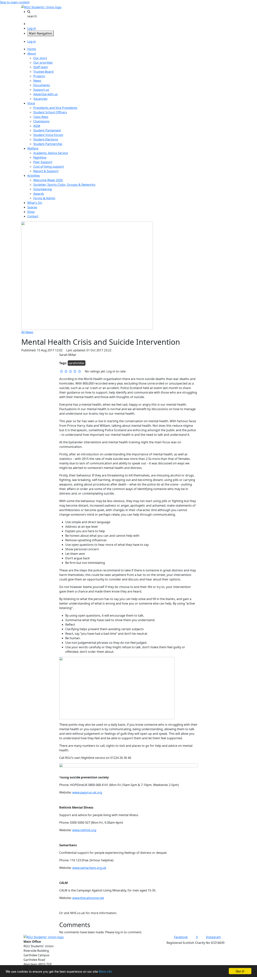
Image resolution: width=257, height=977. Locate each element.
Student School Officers (50, 112)
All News (27, 332)
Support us (41, 90)
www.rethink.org (84, 830)
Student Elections (45, 139)
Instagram (213, 937)
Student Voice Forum (48, 135)
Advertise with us (45, 94)
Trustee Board (43, 72)
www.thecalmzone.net (88, 898)
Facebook (181, 937)
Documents (41, 85)
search (32, 16)
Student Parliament (47, 130)
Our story (40, 58)
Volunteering (42, 189)
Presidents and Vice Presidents (55, 108)
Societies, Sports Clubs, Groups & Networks (64, 185)
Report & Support (46, 171)
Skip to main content (15, 2)
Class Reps (40, 117)
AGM (36, 126)
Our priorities (43, 62)
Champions (41, 121)
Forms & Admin (44, 198)
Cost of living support (48, 166)
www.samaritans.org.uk (89, 868)
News (37, 81)
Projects (39, 76)
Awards (38, 194)
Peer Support (42, 162)
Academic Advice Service (50, 153)
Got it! (240, 971)
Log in (31, 28)
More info (105, 971)
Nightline (39, 157)
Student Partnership (47, 144)
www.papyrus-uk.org (87, 792)
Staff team (40, 67)
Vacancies (40, 99)
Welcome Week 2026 (48, 180)
